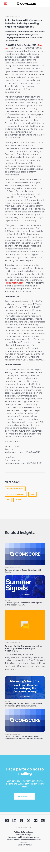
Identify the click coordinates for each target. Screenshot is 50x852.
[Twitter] (7, 821)
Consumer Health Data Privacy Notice (23, 837)
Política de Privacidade (23, 832)
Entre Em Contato (25, 845)
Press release (12, 17)
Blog (7, 600)
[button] (5, 3)
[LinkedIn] (14, 821)
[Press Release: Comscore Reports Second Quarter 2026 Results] (25, 554)
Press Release (12, 568)
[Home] (26, 3)
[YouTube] (36, 821)
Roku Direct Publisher (15, 283)
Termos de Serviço (23, 834)
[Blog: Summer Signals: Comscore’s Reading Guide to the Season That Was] (25, 586)
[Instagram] (28, 821)
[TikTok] (21, 821)
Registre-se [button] (24, 796)
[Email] (43, 821)
